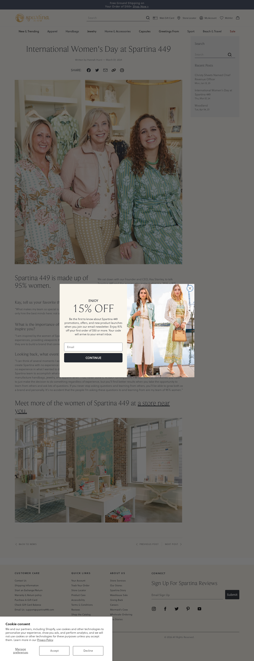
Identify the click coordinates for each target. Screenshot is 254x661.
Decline (88, 651)
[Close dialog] (190, 288)
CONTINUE (93, 357)
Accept (54, 651)
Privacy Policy (45, 640)
